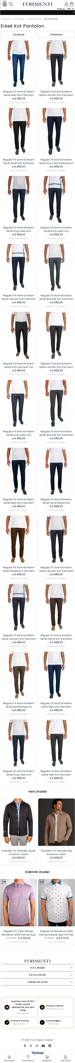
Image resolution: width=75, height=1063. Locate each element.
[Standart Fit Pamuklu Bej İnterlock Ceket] (56, 822)
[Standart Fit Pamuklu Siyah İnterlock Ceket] (18, 822)
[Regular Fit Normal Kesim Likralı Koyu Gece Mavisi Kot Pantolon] (56, 131)
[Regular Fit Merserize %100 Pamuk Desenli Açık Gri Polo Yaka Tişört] (56, 902)
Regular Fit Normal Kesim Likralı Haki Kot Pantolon (56, 772)
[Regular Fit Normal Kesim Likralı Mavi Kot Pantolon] (19, 63)
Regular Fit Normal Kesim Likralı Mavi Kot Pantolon (18, 93)
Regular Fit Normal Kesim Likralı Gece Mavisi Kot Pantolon (56, 501)
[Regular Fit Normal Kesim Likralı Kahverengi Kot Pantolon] (19, 675)
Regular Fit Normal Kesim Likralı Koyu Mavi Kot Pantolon (18, 229)
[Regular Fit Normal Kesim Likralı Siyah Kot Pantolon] (19, 131)
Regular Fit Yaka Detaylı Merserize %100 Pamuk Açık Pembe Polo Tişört (19, 932)
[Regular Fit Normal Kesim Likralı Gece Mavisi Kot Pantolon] (56, 471)
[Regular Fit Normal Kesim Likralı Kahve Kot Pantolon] (56, 607)
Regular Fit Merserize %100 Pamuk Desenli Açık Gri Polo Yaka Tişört (56, 932)
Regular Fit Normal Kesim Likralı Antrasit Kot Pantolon (56, 297)
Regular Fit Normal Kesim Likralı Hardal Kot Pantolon (19, 569)
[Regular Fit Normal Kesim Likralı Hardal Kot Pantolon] (19, 539)
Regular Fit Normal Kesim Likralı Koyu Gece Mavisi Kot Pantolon (56, 161)
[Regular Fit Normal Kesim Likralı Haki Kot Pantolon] (56, 743)
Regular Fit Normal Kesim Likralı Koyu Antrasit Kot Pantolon (18, 365)
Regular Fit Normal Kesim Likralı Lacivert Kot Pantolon (56, 93)
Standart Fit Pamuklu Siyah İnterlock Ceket (18, 852)
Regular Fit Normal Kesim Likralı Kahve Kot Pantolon (56, 637)
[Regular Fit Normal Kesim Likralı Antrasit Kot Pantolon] (56, 267)
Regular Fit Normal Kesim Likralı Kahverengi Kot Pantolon (18, 705)
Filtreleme (56, 34)
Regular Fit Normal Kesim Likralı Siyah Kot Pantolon (18, 161)
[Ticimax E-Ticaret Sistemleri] (37, 1053)
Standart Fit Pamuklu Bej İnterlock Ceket (56, 852)
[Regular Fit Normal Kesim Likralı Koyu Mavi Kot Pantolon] (19, 199)
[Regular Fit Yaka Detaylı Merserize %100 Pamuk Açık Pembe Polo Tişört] (18, 902)
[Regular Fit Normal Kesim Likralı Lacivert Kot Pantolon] (56, 63)
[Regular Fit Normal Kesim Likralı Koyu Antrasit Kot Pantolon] (19, 335)
